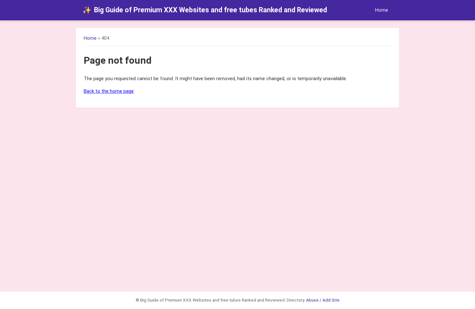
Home (381, 10)
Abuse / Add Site (323, 300)
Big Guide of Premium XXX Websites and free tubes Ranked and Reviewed (204, 10)
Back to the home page (109, 91)
